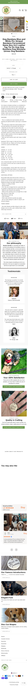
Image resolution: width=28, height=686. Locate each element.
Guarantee (3, 643)
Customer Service (5, 638)
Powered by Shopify (14, 684)
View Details (6, 577)
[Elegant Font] (14, 588)
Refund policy (4, 653)
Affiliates (3, 655)
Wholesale (3, 648)
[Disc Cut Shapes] (14, 615)
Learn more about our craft (13, 427)
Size (13, 65)
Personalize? (13, 71)
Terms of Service (5, 650)
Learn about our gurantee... (13, 386)
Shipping (3, 646)
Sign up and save (6, 660)
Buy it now (14, 83)
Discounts (3, 641)
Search (3, 636)
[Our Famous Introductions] (14, 563)
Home (13, 36)
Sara (7, 532)
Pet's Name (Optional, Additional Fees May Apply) (14, 60)
